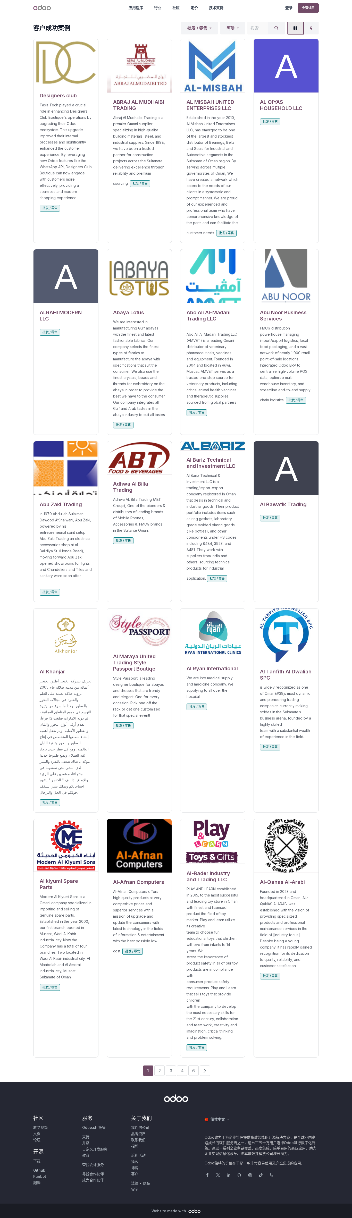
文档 (36, 1133)
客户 (134, 1174)
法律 (134, 1183)
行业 (157, 7)
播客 (134, 1161)
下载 (36, 1161)
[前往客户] (65, 62)
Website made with (169, 1211)
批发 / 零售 (197, 28)
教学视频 (40, 1127)
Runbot (39, 1176)
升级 (85, 1143)
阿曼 (231, 28)
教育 (85, 1155)
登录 (288, 7)
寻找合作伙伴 (93, 1174)
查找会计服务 (93, 1164)
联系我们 (138, 1140)
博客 (134, 1167)
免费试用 (308, 8)
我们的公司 (140, 1127)
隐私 (146, 1183)
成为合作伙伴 (93, 1180)
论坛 (36, 1140)
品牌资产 (138, 1133)
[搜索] (276, 28)
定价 (194, 7)
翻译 (36, 1182)
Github (39, 1170)
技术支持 (216, 7)
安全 (134, 1189)
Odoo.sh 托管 (94, 1127)
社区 (176, 7)
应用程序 (136, 7)
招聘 (134, 1146)
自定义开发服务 (94, 1149)
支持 (85, 1137)
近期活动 (138, 1155)
